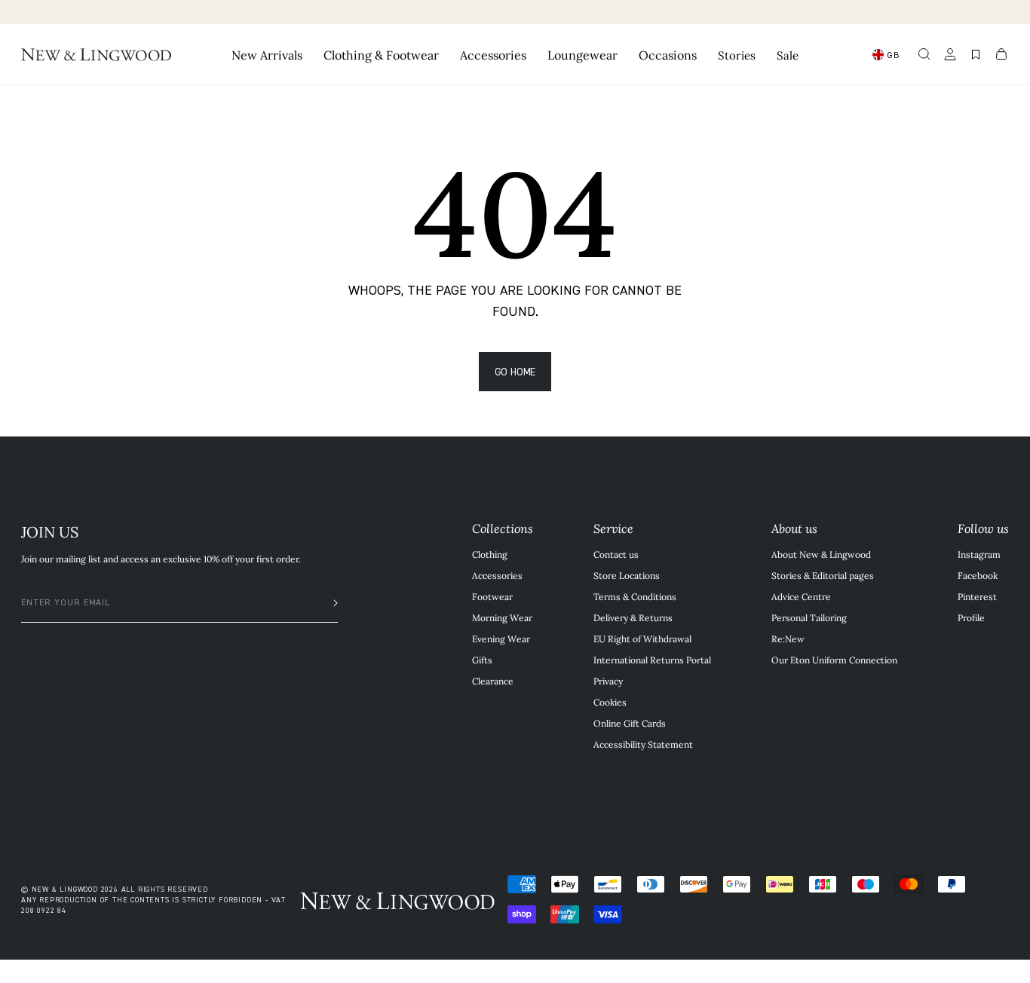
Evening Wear (501, 638)
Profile (971, 617)
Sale (788, 55)
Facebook (978, 575)
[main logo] (96, 54)
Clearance (492, 681)
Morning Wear (502, 617)
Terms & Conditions (634, 596)
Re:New (788, 638)
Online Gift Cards (629, 723)
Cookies (610, 702)
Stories (737, 55)
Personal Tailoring (809, 617)
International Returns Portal (652, 660)
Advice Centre (801, 596)
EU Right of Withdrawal (642, 638)
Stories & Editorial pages (822, 575)
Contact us (616, 554)
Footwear (492, 596)
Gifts (482, 660)
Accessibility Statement (643, 744)
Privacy (608, 681)
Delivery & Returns (633, 617)
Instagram (979, 554)
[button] (924, 54)
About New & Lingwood (821, 554)
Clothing (489, 554)
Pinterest (977, 596)
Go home (515, 371)
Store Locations (626, 575)
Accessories (497, 575)
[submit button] (328, 603)
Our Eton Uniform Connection (834, 660)
